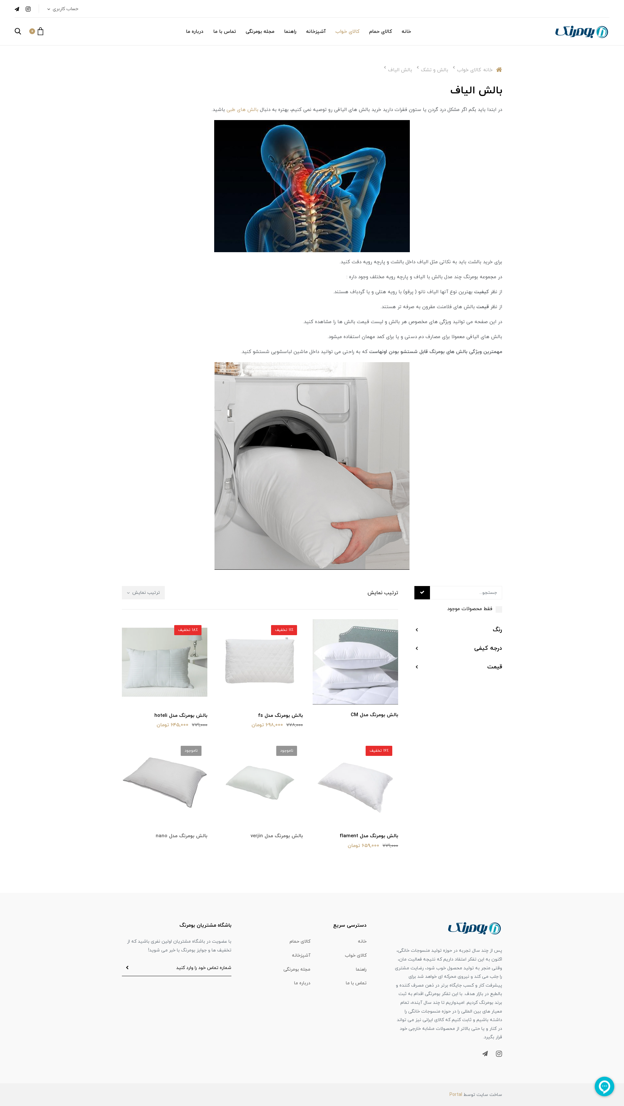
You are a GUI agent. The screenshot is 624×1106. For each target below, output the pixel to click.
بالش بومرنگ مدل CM (374, 715)
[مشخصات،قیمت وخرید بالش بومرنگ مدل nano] (164, 782)
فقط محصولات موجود (469, 609)
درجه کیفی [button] (488, 648)
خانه (406, 31)
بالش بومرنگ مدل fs (280, 715)
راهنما (290, 31)
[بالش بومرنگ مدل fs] (260, 661)
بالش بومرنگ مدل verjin (277, 836)
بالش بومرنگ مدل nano (181, 836)
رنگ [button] (497, 630)
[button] (36, 31)
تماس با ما (224, 31)
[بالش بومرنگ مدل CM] (355, 661)
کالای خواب (347, 31)
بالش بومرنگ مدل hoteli (180, 715)
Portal (455, 1095)
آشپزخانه (316, 31)
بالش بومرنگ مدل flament (369, 836)
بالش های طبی (242, 109)
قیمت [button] (494, 667)
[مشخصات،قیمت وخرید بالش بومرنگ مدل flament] (355, 782)
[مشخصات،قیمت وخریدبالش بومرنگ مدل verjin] (260, 782)
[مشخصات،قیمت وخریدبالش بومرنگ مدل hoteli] (164, 661)
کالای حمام (380, 31)
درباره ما (194, 31)
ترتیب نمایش (145, 593)
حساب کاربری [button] (64, 9)
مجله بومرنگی (260, 31)
